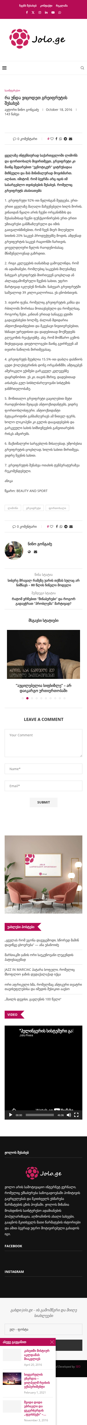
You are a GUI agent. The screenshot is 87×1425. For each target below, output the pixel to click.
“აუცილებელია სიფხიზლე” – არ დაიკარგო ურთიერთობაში (43, 688)
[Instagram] (40, 12)
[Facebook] (27, 12)
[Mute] (69, 1115)
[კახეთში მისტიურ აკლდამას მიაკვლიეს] (12, 1355)
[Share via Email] (70, 138)
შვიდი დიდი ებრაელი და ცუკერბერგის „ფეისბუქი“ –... (35, 1408)
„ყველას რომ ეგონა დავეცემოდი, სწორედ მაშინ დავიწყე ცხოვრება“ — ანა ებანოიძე (42, 942)
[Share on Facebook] (56, 138)
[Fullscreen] (76, 1115)
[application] (43, 1073)
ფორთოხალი (57, 508)
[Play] (10, 1115)
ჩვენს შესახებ (28, 5)
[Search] (82, 68)
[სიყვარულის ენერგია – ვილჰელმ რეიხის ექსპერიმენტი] (12, 1379)
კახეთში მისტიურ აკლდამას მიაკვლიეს (36, 1355)
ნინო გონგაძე (28, 109)
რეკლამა (62, 5)
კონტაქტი (46, 5)
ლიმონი (13, 508)
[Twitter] (33, 12)
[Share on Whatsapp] (60, 138)
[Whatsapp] (59, 12)
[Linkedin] (46, 12)
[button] (11, 664)
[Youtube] (53, 12)
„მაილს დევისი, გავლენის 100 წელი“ (33, 999)
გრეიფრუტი (33, 508)
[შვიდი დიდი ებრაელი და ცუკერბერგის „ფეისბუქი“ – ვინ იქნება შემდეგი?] (12, 1406)
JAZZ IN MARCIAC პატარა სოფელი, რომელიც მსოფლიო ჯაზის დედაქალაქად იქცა (40, 971)
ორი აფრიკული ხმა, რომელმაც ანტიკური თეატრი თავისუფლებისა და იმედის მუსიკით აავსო (43, 986)
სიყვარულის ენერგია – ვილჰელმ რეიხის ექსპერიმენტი (37, 1381)
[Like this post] (52, 138)
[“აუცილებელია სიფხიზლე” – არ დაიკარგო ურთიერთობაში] (43, 654)
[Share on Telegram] (65, 138)
